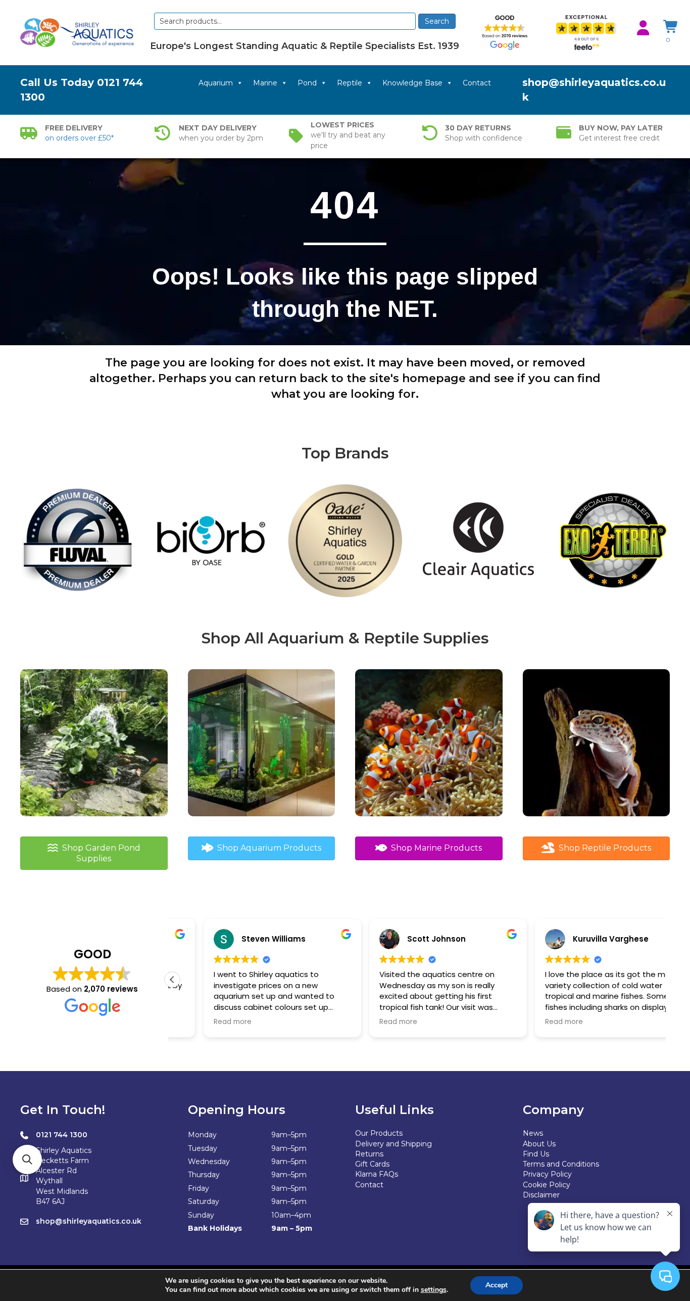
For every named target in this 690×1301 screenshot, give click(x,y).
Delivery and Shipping (393, 1143)
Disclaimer (541, 1194)
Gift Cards (372, 1164)
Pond (307, 82)
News (533, 1133)
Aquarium (216, 82)
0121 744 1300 (61, 1134)
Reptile (349, 82)
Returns (369, 1153)
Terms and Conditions (561, 1164)
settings (434, 1289)
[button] (172, 979)
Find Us (536, 1153)
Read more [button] (201, 1022)
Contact (477, 82)
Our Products (379, 1133)
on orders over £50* (79, 138)
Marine (265, 82)
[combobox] (284, 21)
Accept (496, 1285)
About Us (539, 1143)
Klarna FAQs (376, 1174)
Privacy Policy (547, 1174)
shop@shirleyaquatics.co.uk (88, 1221)
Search (437, 21)
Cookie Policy (546, 1184)
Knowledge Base (412, 82)
